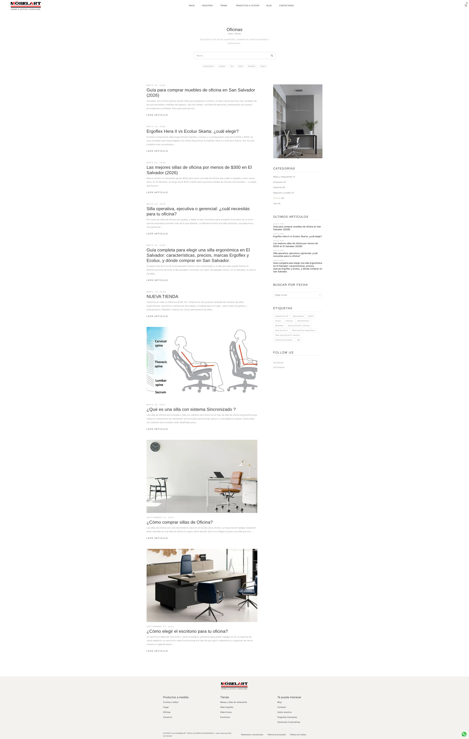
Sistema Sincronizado (283, 340)
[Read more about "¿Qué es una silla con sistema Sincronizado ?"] (202, 363)
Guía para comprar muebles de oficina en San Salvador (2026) (297, 228)
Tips (275, 203)
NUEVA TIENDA (162, 296)
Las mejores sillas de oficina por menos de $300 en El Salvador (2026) (295, 244)
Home (230, 34)
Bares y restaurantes (282, 176)
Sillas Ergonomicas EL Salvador (287, 335)
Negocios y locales (282, 192)
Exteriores (278, 182)
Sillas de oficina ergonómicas (303, 330)
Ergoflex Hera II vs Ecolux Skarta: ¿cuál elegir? (193, 131)
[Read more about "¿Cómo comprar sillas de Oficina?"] (202, 476)
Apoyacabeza (298, 316)
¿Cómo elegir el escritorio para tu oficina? (187, 631)
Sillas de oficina (281, 330)
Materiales (279, 325)
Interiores (277, 187)
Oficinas (277, 198)
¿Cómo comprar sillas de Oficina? (180, 522)
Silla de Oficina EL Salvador (299, 325)
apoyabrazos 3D (281, 316)
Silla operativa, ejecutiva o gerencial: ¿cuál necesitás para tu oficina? (295, 254)
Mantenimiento (303, 321)
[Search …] (459, 5)
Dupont (278, 321)
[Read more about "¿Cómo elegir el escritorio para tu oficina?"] (202, 585)
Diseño (311, 316)
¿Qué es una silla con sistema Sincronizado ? (191, 409)
